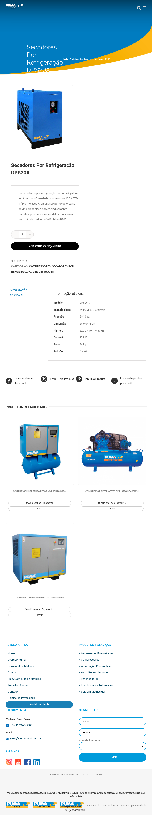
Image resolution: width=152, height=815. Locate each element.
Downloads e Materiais (21, 666)
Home (11, 653)
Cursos (12, 672)
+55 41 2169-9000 (21, 725)
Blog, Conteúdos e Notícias (24, 679)
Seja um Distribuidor (93, 692)
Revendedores (89, 679)
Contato (13, 692)
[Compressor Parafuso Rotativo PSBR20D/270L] (40, 451)
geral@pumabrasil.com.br (25, 738)
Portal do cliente (39, 704)
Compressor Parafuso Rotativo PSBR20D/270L (40, 491)
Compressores (40, 266)
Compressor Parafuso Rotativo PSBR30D (40, 597)
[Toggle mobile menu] (143, 8)
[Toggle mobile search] (138, 8)
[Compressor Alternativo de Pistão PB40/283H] (112, 451)
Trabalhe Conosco (19, 685)
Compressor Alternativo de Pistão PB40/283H (112, 491)
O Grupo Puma (17, 660)
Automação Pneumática (96, 666)
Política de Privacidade (21, 698)
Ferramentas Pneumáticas (97, 653)
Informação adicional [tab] (18, 293)
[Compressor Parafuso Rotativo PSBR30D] (40, 557)
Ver (41, 508)
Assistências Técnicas (94, 672)
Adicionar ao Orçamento (45, 246)
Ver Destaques (43, 271)
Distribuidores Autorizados (97, 685)
